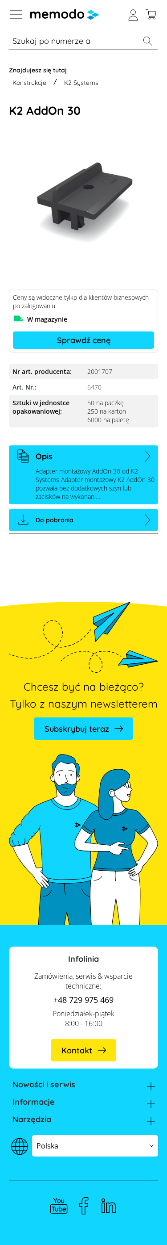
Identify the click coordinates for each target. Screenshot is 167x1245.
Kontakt (76, 1050)
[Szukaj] (147, 41)
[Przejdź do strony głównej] (64, 14)
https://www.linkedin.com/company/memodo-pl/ (108, 1205)
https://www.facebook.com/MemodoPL (83, 1205)
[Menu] (16, 14)
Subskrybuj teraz (77, 729)
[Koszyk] (151, 14)
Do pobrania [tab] (54, 520)
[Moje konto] (133, 14)
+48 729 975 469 (83, 999)
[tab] (83, 474)
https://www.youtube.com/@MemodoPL (58, 1205)
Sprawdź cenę (83, 340)
